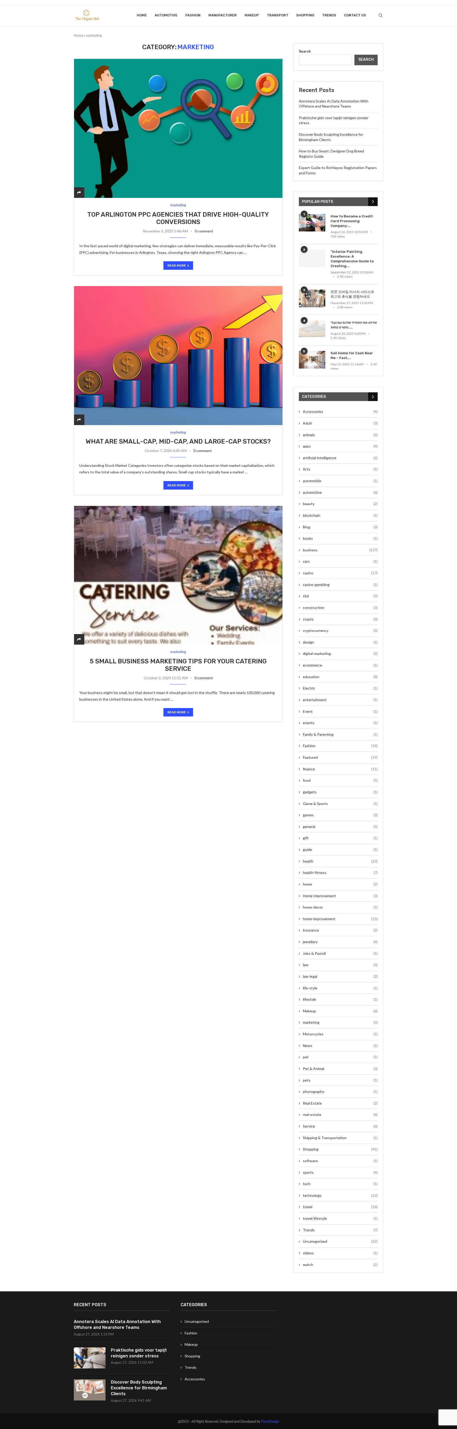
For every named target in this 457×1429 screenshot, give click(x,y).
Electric (340, 688)
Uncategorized (340, 1241)
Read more (176, 265)
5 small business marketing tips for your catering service (178, 665)
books (340, 538)
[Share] (79, 192)
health (340, 861)
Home (142, 15)
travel (340, 1206)
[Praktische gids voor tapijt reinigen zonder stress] (90, 1358)
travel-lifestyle (340, 1218)
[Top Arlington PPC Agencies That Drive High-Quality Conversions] (178, 128)
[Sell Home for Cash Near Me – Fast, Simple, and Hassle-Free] (312, 360)
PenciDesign (270, 1421)
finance (340, 769)
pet (340, 1057)
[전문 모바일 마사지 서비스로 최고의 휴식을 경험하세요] (312, 298)
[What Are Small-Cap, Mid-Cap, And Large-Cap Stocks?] (178, 355)
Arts (340, 469)
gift (340, 838)
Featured (340, 757)
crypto (340, 619)
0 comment (204, 231)
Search (305, 51)
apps (340, 446)
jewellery (340, 941)
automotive (166, 15)
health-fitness (340, 872)
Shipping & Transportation (340, 1137)
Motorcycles (340, 1034)
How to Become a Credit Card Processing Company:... (352, 221)
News (340, 1045)
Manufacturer (222, 15)
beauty (340, 503)
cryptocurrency (340, 630)
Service (340, 1126)
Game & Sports (340, 803)
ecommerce (340, 665)
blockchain (340, 515)
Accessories (340, 411)
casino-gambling (340, 584)
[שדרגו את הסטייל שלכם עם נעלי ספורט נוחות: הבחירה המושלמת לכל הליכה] (312, 329)
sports (340, 1172)
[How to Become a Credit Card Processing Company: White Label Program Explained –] (312, 223)
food (340, 780)
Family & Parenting (340, 734)
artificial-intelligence (340, 457)
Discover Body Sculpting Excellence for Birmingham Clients (139, 1388)
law (340, 964)
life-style (340, 988)
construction (340, 607)
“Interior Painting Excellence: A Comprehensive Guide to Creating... (352, 259)
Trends (329, 15)
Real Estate (340, 1103)
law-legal (340, 976)
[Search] (380, 15)
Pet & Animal (340, 1068)
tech (340, 1183)
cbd (340, 596)
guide (340, 849)
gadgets (340, 792)
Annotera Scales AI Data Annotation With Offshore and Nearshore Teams (117, 1324)
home (340, 884)
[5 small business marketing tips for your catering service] (178, 575)
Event (340, 711)
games (340, 815)
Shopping (305, 15)
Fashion (192, 15)
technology (340, 1195)
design (340, 642)
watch (340, 1264)
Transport (277, 15)
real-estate (340, 1114)
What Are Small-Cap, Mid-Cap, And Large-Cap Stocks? (178, 441)
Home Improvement (340, 895)
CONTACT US (355, 15)
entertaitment (340, 699)
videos (340, 1253)
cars (340, 561)
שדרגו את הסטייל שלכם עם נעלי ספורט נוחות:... (354, 324)
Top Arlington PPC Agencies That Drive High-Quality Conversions (178, 218)
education (340, 676)
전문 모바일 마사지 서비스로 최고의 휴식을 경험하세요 (352, 294)
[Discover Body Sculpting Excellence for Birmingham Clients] (90, 1389)
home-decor (340, 907)
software (340, 1160)
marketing (340, 1022)
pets (340, 1080)
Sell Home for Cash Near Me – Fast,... (352, 355)
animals (340, 434)
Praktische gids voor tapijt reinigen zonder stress (139, 1353)
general (340, 826)
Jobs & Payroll (340, 953)
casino (340, 573)
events (340, 722)
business (340, 550)
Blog (340, 527)
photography (340, 1091)
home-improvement (340, 918)
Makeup (252, 15)
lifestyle (340, 999)
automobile (340, 480)
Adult (340, 423)
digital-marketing (340, 653)
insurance (340, 930)
